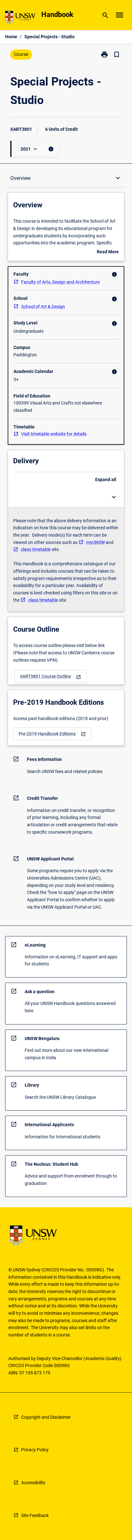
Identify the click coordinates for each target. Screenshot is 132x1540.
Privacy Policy (35, 1449)
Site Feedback (35, 1515)
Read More (108, 252)
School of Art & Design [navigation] (43, 306)
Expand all (105, 479)
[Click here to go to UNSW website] (20, 18)
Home (11, 36)
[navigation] (50, 676)
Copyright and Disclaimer (46, 1417)
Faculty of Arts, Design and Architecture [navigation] (60, 282)
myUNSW (95, 542)
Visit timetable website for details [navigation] (54, 433)
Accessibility (33, 1482)
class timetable (36, 549)
